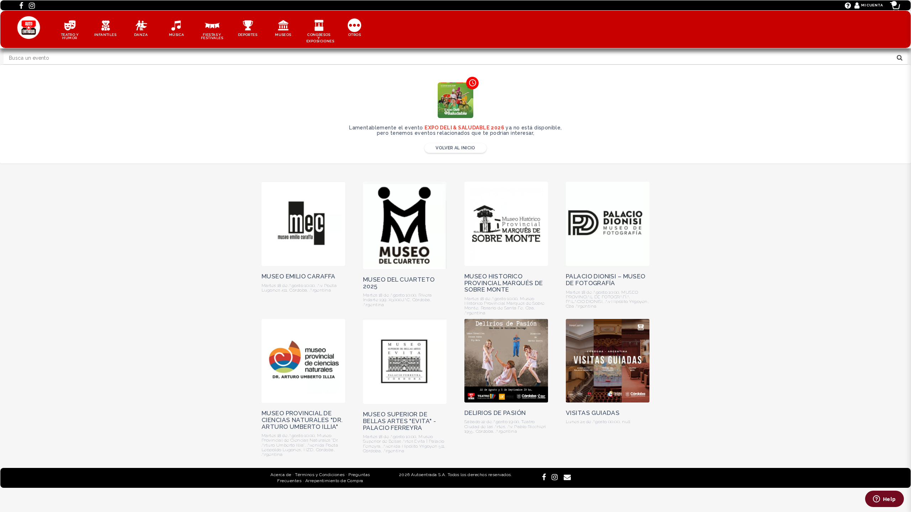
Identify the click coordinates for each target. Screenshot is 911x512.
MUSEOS (283, 35)
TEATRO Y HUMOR (70, 36)
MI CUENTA (872, 5)
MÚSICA (176, 35)
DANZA (141, 35)
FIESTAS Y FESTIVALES (212, 36)
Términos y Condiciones (320, 474)
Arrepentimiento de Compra (334, 480)
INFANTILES (105, 35)
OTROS (354, 35)
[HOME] (29, 19)
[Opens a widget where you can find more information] (884, 499)
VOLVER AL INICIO (455, 147)
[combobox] (455, 58)
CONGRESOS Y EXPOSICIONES (320, 38)
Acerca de (280, 474)
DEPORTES (247, 35)
